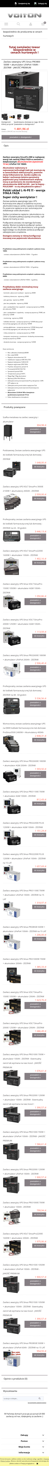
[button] (6, 24)
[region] (24, 1420)
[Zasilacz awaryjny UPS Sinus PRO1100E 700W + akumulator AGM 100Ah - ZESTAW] (13, 806)
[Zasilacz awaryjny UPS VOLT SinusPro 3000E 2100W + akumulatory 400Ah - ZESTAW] (13, 501)
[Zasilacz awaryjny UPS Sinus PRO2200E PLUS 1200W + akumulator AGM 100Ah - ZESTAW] (13, 837)
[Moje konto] (30, 24)
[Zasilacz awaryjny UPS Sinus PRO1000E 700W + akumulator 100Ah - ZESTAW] (13, 1217)
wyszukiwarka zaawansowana (37, 1403)
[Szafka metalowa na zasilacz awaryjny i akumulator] (13, 432)
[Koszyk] (43, 24)
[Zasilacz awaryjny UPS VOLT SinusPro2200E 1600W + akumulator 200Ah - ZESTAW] (13, 1248)
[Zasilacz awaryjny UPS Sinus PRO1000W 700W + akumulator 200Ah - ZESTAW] (13, 974)
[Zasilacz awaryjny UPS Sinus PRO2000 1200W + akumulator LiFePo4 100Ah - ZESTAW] (13, 1185)
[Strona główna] (24, 14)
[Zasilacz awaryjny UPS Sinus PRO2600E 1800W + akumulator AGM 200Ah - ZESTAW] (13, 775)
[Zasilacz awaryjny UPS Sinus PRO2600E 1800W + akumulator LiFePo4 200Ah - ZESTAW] (13, 669)
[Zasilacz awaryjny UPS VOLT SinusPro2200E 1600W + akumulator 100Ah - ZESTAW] (13, 566)
